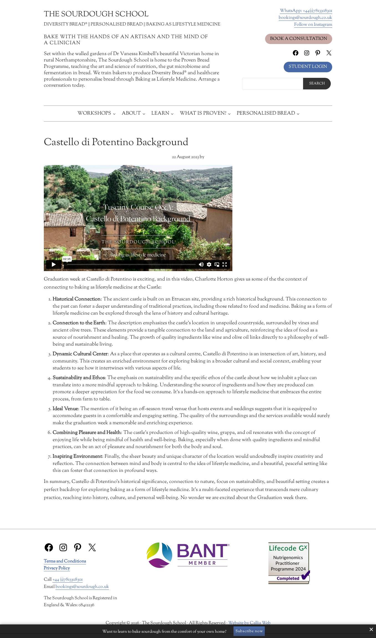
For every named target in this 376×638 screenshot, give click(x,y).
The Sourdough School (96, 14)
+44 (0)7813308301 (67, 580)
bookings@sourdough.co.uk (305, 18)
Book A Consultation (298, 39)
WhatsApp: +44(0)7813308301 (306, 11)
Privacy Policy (57, 568)
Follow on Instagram (313, 25)
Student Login (308, 67)
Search (317, 83)
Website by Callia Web (249, 623)
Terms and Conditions (65, 561)
